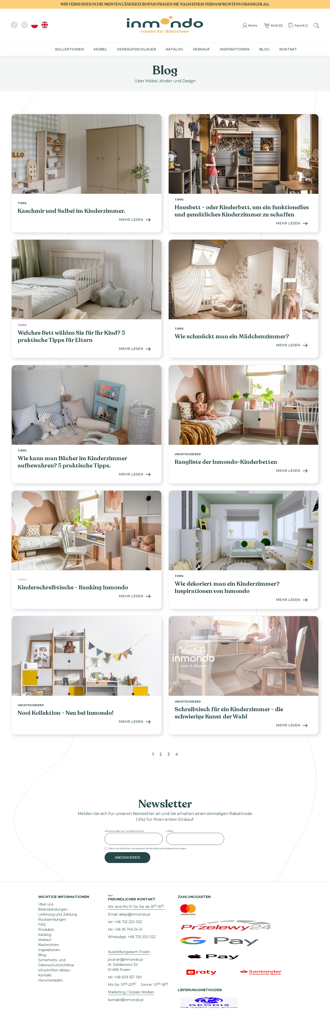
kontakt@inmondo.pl (125, 1000)
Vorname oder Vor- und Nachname (124, 831)
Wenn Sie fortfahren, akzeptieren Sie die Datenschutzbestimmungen (147, 848)
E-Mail (169, 831)
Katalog (174, 49)
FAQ (42, 924)
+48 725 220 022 (128, 922)
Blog (264, 49)
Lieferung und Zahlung (57, 914)
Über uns (45, 904)
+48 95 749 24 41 (128, 929)
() (277, 25)
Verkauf (201, 49)
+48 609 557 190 (128, 977)
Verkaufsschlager (136, 49)
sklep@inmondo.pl (134, 914)
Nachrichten (48, 945)
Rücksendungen (52, 919)
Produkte (46, 929)
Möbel (100, 49)
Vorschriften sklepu (54, 970)
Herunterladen (50, 980)
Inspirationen (235, 49)
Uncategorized (188, 454)
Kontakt (288, 49)
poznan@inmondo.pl (125, 959)
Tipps (22, 203)
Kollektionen (69, 49)
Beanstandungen (53, 909)
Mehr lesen (131, 219)
